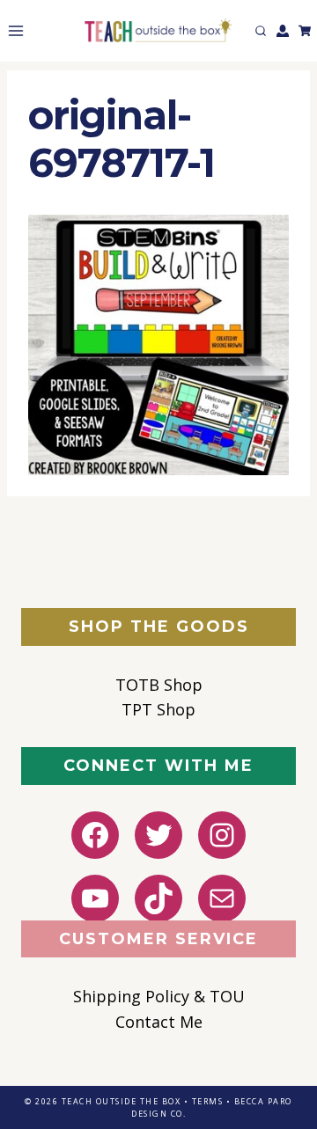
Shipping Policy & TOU (159, 996)
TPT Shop (158, 709)
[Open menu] (12, 30)
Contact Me (159, 1021)
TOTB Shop (159, 684)
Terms (208, 1101)
